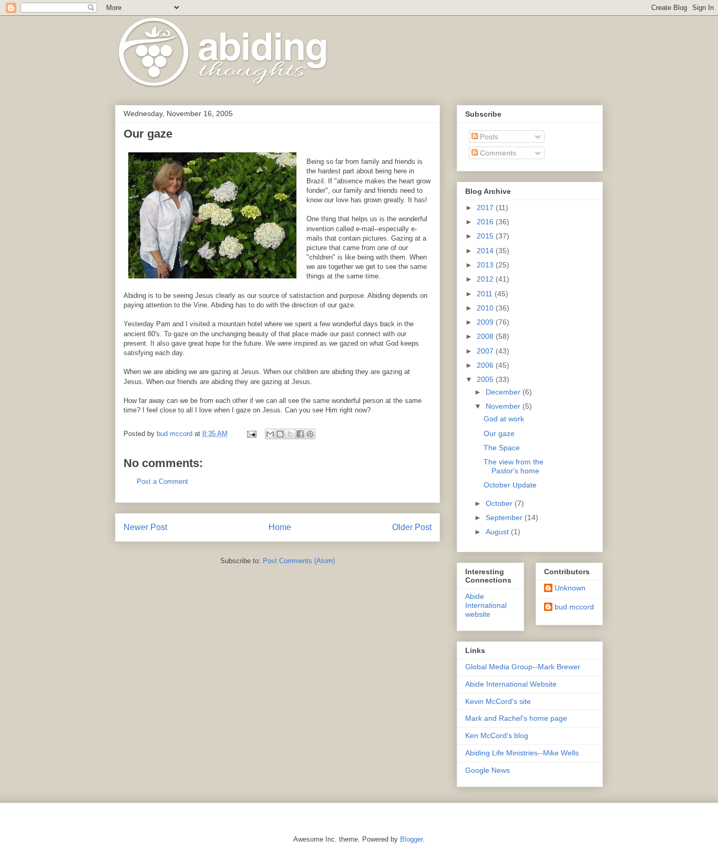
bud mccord (574, 607)
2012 (486, 279)
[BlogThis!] (280, 434)
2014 (486, 250)
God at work (504, 419)
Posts (488, 136)
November (504, 406)
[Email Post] (251, 434)
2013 (486, 265)
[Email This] (270, 434)
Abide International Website (511, 684)
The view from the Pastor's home (513, 466)
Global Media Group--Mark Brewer (522, 666)
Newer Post (145, 527)
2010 (486, 308)
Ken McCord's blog (496, 735)
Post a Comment (162, 481)
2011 (486, 293)
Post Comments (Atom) (299, 561)
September (505, 517)
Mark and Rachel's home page (516, 718)
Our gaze (499, 433)
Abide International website (486, 605)
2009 (486, 322)
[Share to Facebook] (300, 434)
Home (280, 527)
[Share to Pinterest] (310, 434)
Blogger (411, 839)
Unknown (570, 588)
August (498, 531)
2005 (486, 379)
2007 (486, 351)
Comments (497, 153)
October (500, 503)
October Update (510, 485)
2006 (486, 365)
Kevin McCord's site (498, 701)
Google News (487, 770)
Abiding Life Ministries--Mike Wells (522, 753)
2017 (486, 207)
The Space (502, 447)
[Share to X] (290, 434)
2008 (486, 336)
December (504, 392)
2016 (486, 221)
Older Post (412, 527)
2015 (486, 236)
